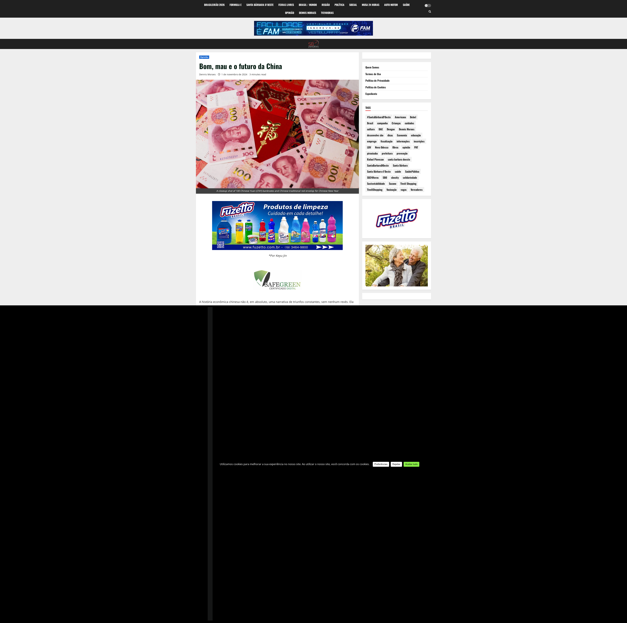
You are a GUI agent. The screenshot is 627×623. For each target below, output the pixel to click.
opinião (406, 147)
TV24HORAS (327, 13)
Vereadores (417, 190)
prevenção (402, 153)
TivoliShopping (374, 190)
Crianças (396, 123)
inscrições (419, 141)
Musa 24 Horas (370, 5)
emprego (372, 141)
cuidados (409, 123)
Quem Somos (372, 67)
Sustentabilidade (376, 184)
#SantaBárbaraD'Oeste (379, 117)
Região (326, 5)
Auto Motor (391, 5)
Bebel (413, 117)
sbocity (395, 177)
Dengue (391, 129)
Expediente (371, 94)
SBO (385, 177)
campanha (382, 123)
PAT (416, 147)
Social (353, 5)
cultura (371, 129)
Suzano (392, 184)
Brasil (370, 123)
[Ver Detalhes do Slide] (313, 28)
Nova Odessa (381, 147)
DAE (381, 129)
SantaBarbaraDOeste (378, 165)
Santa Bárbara (400, 165)
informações (403, 141)
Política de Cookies (375, 87)
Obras (395, 147)
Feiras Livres (286, 5)
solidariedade (410, 177)
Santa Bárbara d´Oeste (259, 5)
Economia (402, 135)
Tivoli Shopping (408, 184)
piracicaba (372, 153)
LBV (369, 147)
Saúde (406, 5)
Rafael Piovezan (375, 159)
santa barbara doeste (399, 159)
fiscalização (387, 141)
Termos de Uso (373, 74)
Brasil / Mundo (308, 5)
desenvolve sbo (375, 135)
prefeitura (387, 153)
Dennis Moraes (307, 13)
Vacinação (391, 190)
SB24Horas (373, 177)
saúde (398, 171)
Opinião (289, 13)
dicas (390, 135)
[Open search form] (430, 12)
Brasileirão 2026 (214, 5)
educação (416, 135)
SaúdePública (412, 171)
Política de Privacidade (377, 80)
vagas (404, 190)
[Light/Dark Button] (428, 5)
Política (339, 5)
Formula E (235, 5)
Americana (400, 117)
